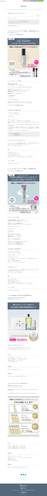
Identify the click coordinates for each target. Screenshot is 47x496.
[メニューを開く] (46, 1)
